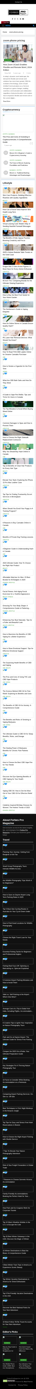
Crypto (5, 134)
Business (11, 134)
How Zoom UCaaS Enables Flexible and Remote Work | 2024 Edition (17, 67)
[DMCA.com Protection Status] (9, 1381)
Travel (5, 857)
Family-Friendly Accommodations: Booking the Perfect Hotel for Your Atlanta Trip (15, 1196)
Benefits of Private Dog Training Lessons (18, 537)
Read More (6, 101)
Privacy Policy (23, 1385)
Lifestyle (6, 229)
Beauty (5, 200)
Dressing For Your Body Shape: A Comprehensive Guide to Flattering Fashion (16, 608)
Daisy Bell (8, 73)
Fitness (10, 597)
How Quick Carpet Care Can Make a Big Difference (26, 1349)
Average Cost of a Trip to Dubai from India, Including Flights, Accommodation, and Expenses (18, 1011)
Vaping (5, 314)
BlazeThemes (28, 1381)
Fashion (5, 582)
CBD (4, 328)
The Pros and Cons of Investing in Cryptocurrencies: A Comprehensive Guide (17, 139)
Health (5, 625)
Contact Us (18, 2)
